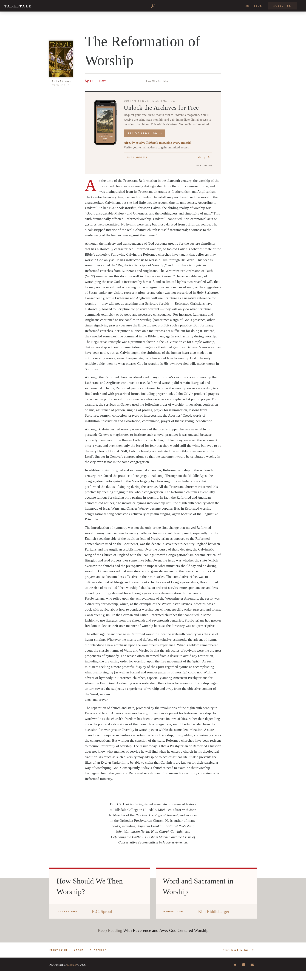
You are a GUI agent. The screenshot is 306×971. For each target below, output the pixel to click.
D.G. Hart (98, 81)
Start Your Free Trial (236, 950)
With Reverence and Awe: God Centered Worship (165, 930)
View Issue (61, 85)
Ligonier (72, 964)
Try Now (143, 133)
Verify (201, 157)
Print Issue (252, 5)
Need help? (204, 165)
